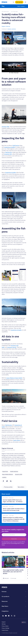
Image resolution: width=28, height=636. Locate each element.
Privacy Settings (5, 628)
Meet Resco (5, 606)
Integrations (5, 611)
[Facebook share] (3, 481)
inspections (5, 471)
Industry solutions (12, 29)
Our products (5, 596)
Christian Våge (5, 126)
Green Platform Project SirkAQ (14, 378)
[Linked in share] (10, 481)
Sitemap (4, 624)
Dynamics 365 (8, 154)
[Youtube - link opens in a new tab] (6, 615)
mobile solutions (14, 471)
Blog (3, 6)
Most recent (6, 494)
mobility (4, 477)
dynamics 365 (18, 474)
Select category (21, 6)
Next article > (21, 487)
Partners (4, 591)
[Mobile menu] (25, 2)
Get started (19, 2)
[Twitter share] (7, 481)
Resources (4, 601)
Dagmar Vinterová (7, 448)
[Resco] (14, 587)
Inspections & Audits (9, 147)
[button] (23, 622)
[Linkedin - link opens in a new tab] (3, 615)
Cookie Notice (5, 630)
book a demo (16, 440)
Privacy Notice (5, 626)
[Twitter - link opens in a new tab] (11, 615)
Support (3, 622)
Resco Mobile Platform (7, 474)
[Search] (13, 2)
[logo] (4, 2)
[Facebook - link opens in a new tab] (8, 615)
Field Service (15, 145)
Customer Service (11, 347)
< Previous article (7, 487)
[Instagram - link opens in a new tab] (14, 615)
